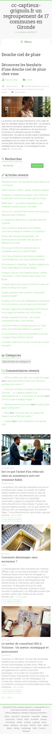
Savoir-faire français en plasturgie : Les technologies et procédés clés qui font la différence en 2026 (21, 239)
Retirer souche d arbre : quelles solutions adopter (25, 190)
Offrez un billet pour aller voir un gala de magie (26, 377)
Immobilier (34, 719)
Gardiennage (26, 728)
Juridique (27, 722)
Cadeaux (44, 716)
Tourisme (42, 728)
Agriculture (15, 716)
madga (7, 421)
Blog (6, 413)
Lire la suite (16, 149)
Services (17, 728)
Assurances (25, 716)
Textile (34, 728)
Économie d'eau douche (16, 89)
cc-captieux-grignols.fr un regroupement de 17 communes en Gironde (26, 16)
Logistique (36, 722)
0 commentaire (19, 92)
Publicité (33, 725)
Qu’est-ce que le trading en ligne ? (18, 399)
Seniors (9, 728)
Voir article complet (11, 520)
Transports (26, 731)
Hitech (26, 719)
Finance (19, 719)
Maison (5, 554)
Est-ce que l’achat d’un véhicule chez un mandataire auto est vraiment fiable (23, 475)
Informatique (10, 722)
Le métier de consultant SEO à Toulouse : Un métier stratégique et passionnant (25, 647)
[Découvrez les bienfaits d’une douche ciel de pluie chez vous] (26, 97)
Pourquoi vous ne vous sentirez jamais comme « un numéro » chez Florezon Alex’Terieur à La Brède (24, 276)
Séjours (46, 725)
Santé (40, 725)
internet (7, 640)
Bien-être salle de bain (32, 86)
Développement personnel (17, 404)
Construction (10, 719)
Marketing (14, 725)
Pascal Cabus (11, 79)
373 (9, 697)
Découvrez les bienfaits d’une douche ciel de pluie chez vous (24, 69)
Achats (6, 716)
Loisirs (29, 79)
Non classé (24, 725)
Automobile (8, 468)
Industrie (43, 719)
